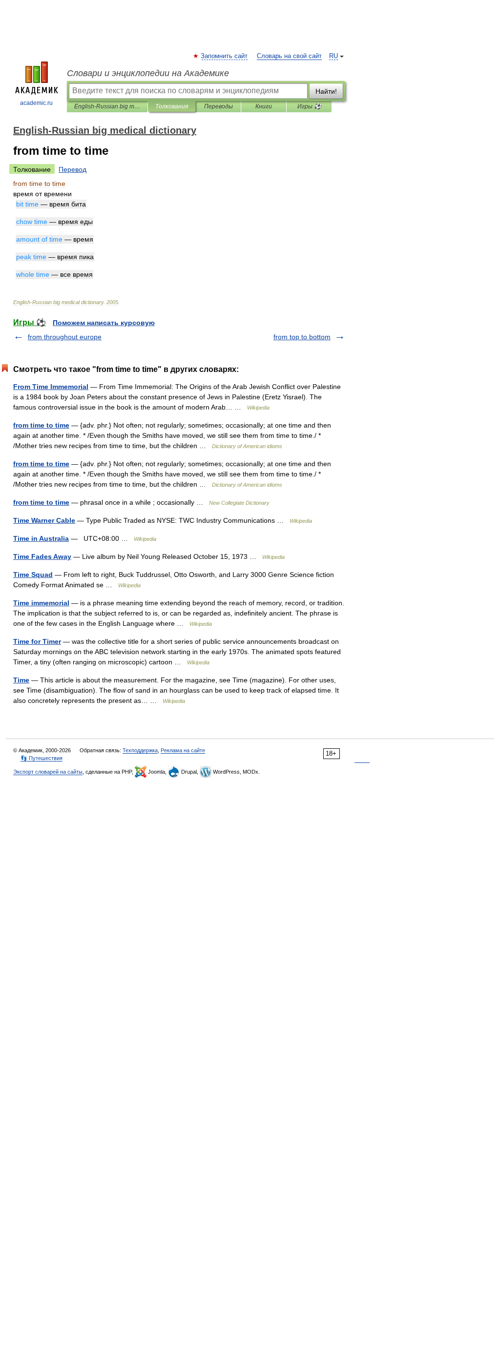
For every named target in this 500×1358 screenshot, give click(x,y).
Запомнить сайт (225, 56)
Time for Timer (37, 641)
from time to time (41, 425)
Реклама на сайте (183, 750)
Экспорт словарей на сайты (48, 772)
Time (21, 680)
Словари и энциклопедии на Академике (148, 73)
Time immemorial (41, 603)
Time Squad (33, 574)
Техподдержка (140, 750)
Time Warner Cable (44, 520)
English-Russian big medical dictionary (107, 106)
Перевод (72, 169)
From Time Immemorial (50, 387)
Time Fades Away (42, 556)
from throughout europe (65, 337)
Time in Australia (41, 538)
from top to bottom (302, 337)
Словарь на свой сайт (289, 56)
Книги (263, 106)
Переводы (218, 106)
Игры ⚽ (309, 106)
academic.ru (36, 103)
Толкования (171, 106)
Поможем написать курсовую (104, 323)
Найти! (326, 91)
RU (333, 56)
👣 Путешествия (41, 758)
